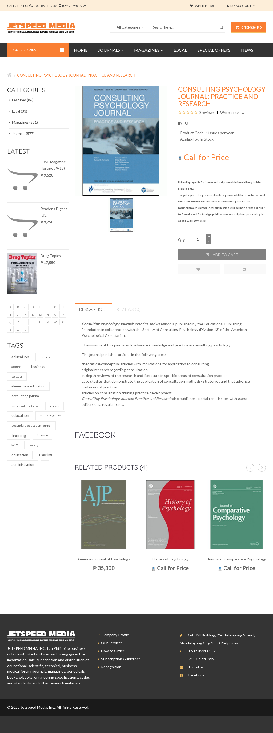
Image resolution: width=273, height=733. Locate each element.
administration (22, 464)
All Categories (128, 27)
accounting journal (25, 396)
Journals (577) (22, 133)
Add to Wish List (199, 269)
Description (92, 309)
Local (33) (19, 111)
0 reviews (207, 112)
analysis (54, 405)
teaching (33, 445)
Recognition (110, 666)
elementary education (28, 386)
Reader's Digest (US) (54, 211)
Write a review (231, 112)
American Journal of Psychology (103, 559)
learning (45, 356)
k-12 (14, 445)
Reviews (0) (128, 309)
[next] (262, 468)
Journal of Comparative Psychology (236, 559)
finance (42, 435)
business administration (25, 405)
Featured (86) (22, 100)
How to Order (111, 650)
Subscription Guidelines (120, 658)
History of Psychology (170, 559)
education (20, 356)
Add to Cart (225, 254)
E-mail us (196, 667)
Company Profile (114, 634)
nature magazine (50, 415)
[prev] (250, 468)
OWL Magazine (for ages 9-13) (53, 164)
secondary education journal (31, 425)
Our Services (111, 642)
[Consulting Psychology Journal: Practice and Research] (121, 214)
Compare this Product (245, 269)
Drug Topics (51, 255)
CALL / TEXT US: (46, 6)
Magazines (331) (24, 122)
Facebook (196, 675)
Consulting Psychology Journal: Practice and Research (76, 75)
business (38, 367)
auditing (16, 366)
